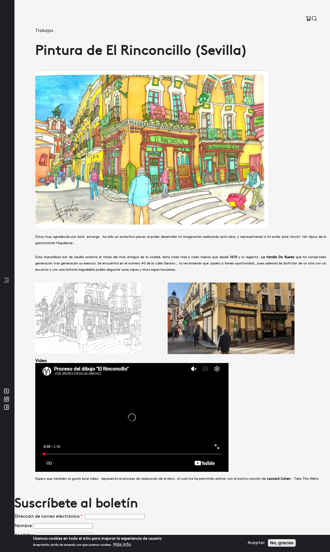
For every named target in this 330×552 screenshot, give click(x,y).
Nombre (23, 526)
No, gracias (282, 542)
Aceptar (256, 543)
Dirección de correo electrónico (47, 516)
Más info (122, 544)
